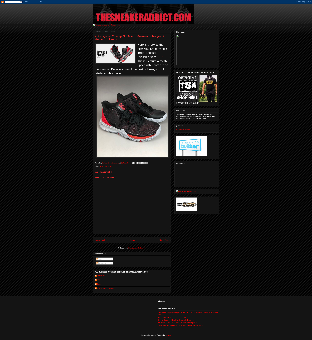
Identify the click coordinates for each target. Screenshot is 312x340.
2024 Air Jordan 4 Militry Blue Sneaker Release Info (176, 320)
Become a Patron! (183, 130)
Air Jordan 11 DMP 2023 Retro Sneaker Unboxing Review (178, 323)
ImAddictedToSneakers (105, 288)
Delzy (99, 284)
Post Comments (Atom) (136, 248)
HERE (160, 57)
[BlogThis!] (140, 163)
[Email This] (137, 163)
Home (132, 240)
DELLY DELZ (102, 275)
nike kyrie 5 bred (106, 166)
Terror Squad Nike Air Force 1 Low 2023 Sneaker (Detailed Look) (180, 325)
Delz (98, 280)
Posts (100, 259)
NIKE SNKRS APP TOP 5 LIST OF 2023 (172, 317)
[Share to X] (142, 163)
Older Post (164, 240)
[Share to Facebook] (144, 163)
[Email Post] (133, 163)
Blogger (168, 335)
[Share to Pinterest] (147, 163)
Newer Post (100, 240)
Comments (102, 263)
